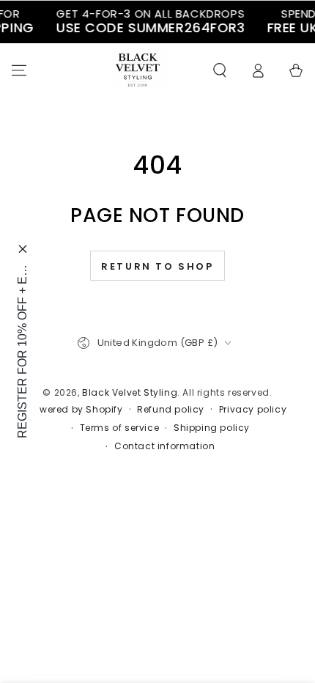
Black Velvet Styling (129, 392)
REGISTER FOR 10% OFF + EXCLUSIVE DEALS (22, 351)
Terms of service (120, 428)
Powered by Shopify (76, 410)
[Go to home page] (138, 70)
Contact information (164, 446)
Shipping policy (212, 428)
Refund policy (170, 410)
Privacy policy (252, 410)
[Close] (23, 249)
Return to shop (157, 266)
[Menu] (19, 70)
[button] (220, 70)
